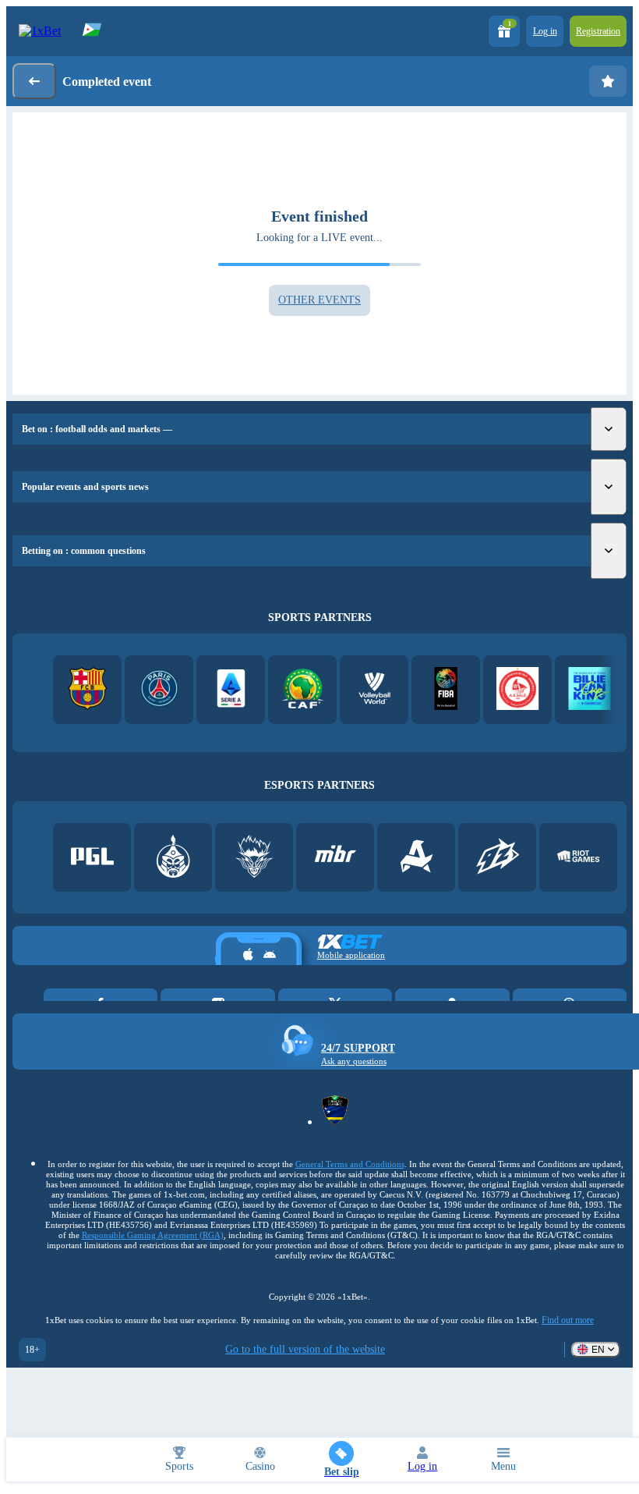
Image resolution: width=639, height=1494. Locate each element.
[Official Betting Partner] (589, 690)
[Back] (34, 81)
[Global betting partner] (446, 690)
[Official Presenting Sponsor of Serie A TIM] (231, 690)
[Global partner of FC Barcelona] (87, 690)
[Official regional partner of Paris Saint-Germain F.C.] (159, 690)
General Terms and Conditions (349, 1164)
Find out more (568, 1320)
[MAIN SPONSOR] (497, 858)
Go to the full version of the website (305, 1349)
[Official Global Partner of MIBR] (335, 858)
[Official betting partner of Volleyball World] (374, 690)
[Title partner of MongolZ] (173, 858)
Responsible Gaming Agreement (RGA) (153, 1235)
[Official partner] (92, 858)
